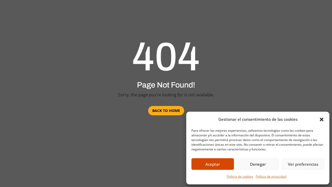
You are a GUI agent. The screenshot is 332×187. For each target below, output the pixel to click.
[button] (321, 119)
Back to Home (166, 110)
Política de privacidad (271, 176)
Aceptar (212, 164)
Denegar (258, 164)
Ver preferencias (303, 164)
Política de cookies (240, 176)
